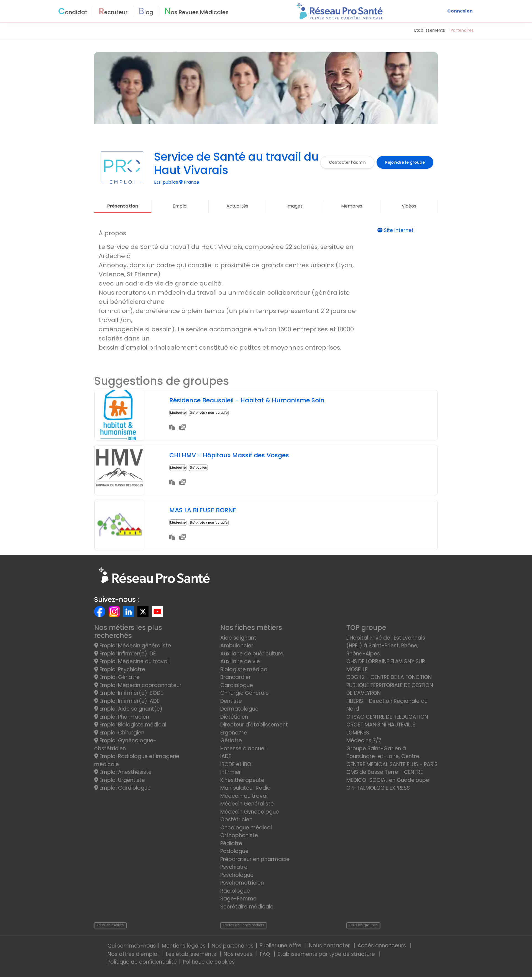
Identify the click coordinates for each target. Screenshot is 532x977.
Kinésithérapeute (242, 780)
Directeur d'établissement (254, 724)
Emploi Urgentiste (121, 780)
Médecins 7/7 (363, 740)
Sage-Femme (238, 898)
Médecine (178, 412)
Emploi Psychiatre (121, 669)
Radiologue (235, 891)
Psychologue (237, 875)
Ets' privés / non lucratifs (209, 412)
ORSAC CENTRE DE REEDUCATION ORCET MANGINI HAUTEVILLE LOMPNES (387, 724)
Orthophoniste (239, 835)
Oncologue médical (246, 827)
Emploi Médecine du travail (134, 661)
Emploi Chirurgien (121, 732)
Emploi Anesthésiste (125, 772)
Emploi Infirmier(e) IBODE (130, 693)
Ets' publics (198, 467)
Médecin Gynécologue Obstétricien (249, 816)
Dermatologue (239, 709)
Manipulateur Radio (245, 788)
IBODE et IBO (235, 764)
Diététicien (234, 717)
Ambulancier (236, 645)
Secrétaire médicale (246, 906)
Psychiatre (233, 867)
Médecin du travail (245, 796)
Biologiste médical (244, 669)
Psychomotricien (242, 883)
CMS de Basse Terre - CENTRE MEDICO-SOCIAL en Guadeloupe (387, 776)
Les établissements (192, 954)
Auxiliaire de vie (240, 661)
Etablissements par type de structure (327, 954)
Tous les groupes (363, 925)
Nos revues (239, 954)
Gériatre (231, 740)
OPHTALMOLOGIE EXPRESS (378, 788)
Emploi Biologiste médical (132, 724)
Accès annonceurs (382, 945)
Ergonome (233, 732)
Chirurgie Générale (244, 693)
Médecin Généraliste (247, 803)
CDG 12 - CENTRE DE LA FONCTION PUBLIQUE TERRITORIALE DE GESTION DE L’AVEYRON (389, 685)
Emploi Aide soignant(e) (130, 709)
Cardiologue (236, 685)
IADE (225, 756)
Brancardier (235, 677)
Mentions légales (184, 946)
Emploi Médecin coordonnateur (139, 685)
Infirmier (230, 772)
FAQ (266, 954)
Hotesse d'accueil (243, 748)
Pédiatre (231, 843)
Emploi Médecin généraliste (134, 645)
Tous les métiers (110, 925)
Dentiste (231, 701)
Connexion (460, 11)
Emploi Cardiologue (124, 788)
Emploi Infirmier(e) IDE (127, 653)
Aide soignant (238, 638)
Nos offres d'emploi (134, 954)
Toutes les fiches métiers (243, 925)
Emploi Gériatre (119, 677)
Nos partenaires (233, 946)
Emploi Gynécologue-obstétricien (125, 744)
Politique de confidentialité (142, 962)
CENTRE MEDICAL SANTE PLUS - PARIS (392, 764)
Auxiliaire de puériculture (251, 653)
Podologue (234, 851)
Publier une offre (281, 945)
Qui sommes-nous (132, 946)
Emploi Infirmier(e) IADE (128, 701)
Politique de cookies (209, 962)
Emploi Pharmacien (123, 717)
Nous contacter (330, 945)
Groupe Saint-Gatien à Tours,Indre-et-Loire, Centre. (383, 752)
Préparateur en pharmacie (255, 859)
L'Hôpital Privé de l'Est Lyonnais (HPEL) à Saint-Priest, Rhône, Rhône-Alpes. (385, 645)
